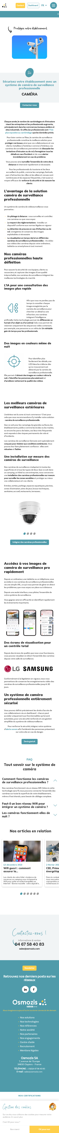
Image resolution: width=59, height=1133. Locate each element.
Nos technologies (29, 1021)
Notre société (27, 1029)
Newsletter (29, 968)
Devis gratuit (29, 741)
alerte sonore (12, 729)
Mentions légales (29, 1050)
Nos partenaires (28, 1034)
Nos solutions (27, 1017)
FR (42, 5)
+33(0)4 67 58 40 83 (36, 1068)
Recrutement (27, 1046)
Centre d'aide (27, 1042)
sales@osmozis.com (29, 948)
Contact (20, 5)
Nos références (28, 1025)
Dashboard (33, 5)
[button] (24, 533)
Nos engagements (30, 1038)
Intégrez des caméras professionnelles (29, 542)
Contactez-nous (29, 105)
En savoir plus (17, 1117)
